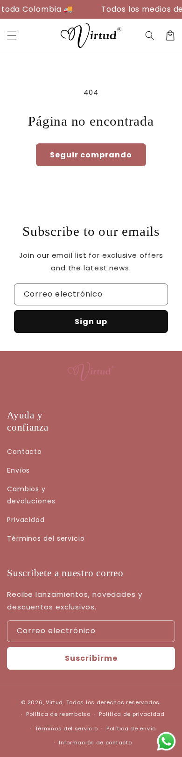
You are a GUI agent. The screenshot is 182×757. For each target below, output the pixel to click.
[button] (150, 35)
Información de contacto (95, 742)
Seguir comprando (91, 154)
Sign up (91, 321)
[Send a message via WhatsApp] (166, 741)
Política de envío (131, 728)
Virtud (54, 702)
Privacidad (26, 519)
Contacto (24, 451)
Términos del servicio (46, 538)
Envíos (18, 470)
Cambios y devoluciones (31, 494)
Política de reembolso (58, 714)
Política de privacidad (131, 714)
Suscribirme (91, 658)
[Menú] (11, 35)
